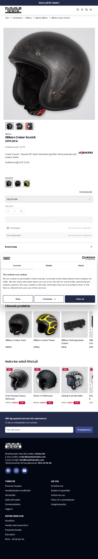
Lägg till (50, 219)
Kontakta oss (57, 486)
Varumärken (17, 18)
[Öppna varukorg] (86, 9)
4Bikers (29, 18)
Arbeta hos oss (58, 495)
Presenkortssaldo (13, 530)
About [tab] (81, 265)
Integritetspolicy (58, 504)
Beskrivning (11, 247)
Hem (7, 18)
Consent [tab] (17, 265)
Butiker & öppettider (60, 490)
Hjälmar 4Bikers (41, 18)
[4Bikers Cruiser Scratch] (9, 184)
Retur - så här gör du (14, 539)
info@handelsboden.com (32, 460)
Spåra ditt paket (12, 499)
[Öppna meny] (91, 9)
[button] (8, 329)
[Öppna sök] (78, 9)
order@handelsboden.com (32, 457)
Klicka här (40, 453)
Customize (47, 299)
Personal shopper (13, 486)
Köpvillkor (10, 520)
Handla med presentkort (16, 525)
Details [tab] (49, 265)
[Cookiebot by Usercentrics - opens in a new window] (84, 258)
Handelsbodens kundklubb (17, 490)
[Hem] (13, 10)
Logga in (9, 509)
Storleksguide (85, 191)
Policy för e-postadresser (63, 499)
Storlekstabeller (12, 504)
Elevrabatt (10, 534)
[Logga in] (82, 9)
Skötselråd (10, 495)
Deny (18, 299)
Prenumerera (84, 429)
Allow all (80, 299)
